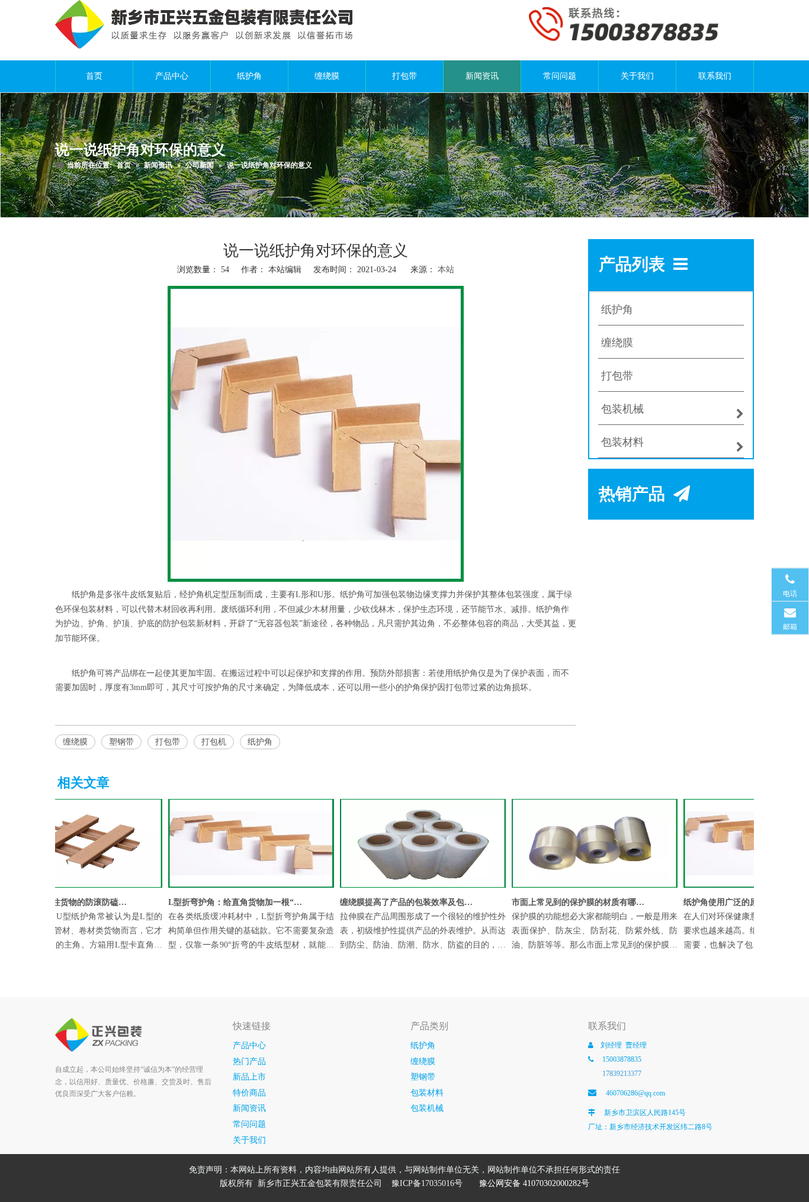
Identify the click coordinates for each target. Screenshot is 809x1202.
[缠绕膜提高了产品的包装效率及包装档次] (414, 888)
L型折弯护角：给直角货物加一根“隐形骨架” (226, 902)
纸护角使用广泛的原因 (716, 902)
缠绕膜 (75, 741)
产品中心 (249, 1045)
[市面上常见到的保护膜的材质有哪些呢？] (586, 888)
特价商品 (249, 1092)
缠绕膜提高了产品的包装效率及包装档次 (398, 902)
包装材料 (427, 1092)
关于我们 (249, 1140)
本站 (446, 269)
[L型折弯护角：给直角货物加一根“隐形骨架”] (242, 888)
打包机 (213, 741)
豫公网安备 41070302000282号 (534, 1183)
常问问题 (249, 1124)
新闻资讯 (249, 1108)
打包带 (167, 741)
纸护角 (260, 741)
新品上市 (249, 1076)
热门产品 (249, 1061)
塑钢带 (121, 741)
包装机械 (427, 1108)
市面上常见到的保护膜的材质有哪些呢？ (570, 902)
